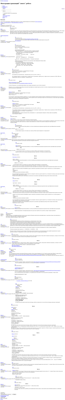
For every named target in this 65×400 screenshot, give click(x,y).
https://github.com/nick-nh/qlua (17, 246)
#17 (12, 238)
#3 (15, 44)
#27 (16, 376)
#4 (12, 69)
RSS (1, 24)
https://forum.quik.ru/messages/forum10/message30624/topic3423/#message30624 (28, 255)
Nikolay (2, 241)
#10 (16, 142)
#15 (10, 219)
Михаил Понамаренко (4, 35)
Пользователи (5, 6)
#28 (15, 381)
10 (5, 30)
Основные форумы (7, 22)
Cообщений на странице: (5, 25)
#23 (11, 304)
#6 (12, 100)
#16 (12, 233)
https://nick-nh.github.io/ (16, 245)
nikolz (12, 307)
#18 (9, 248)
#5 (9, 79)
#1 (10, 27)
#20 (15, 264)
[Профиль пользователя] (3, 39)
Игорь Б (2, 54)
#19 (15, 258)
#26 (13, 367)
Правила (4, 7)
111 (5, 56)
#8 (15, 124)
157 (5, 41)
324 (5, 128)
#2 (15, 37)
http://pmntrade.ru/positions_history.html (25, 83)
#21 (15, 276)
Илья (11, 118)
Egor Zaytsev (3, 132)
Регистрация (5, 16)
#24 (12, 330)
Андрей (2, 117)
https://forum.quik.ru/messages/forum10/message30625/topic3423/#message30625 (47, 261)
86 (5, 73)
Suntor (2, 126)
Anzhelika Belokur (4, 259)
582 (5, 261)
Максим (2, 71)
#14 (6, 212)
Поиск (4, 5)
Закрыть (63, 8)
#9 (12, 132)
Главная (2, 22)
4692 (6, 293)
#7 (10, 115)
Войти (4, 17)
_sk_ (1, 224)
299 (5, 119)
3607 (6, 139)
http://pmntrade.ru (18, 40)
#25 (12, 362)
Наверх (1, 399)
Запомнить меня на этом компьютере (10, 13)
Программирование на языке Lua (17, 22)
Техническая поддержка (4, 395)
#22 (16, 283)
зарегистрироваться (38, 21)
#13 (15, 204)
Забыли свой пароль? (6, 15)
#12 (13, 177)
